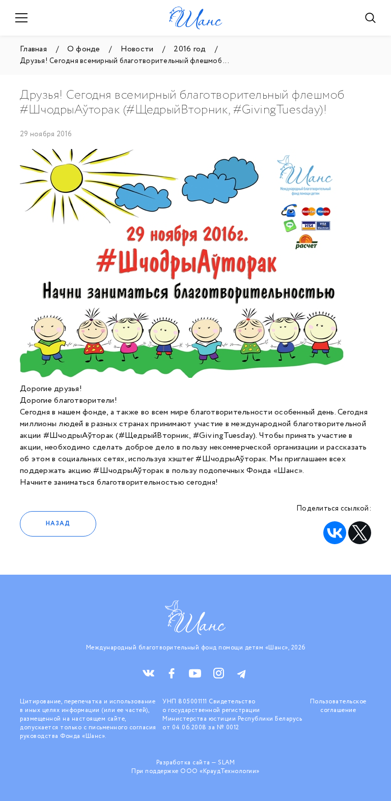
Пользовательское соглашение (338, 706)
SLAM (226, 762)
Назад (58, 523)
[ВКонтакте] (334, 532)
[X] (359, 532)
